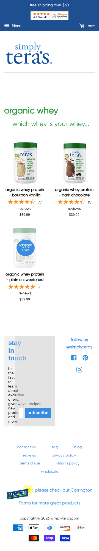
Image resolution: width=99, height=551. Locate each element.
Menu (16, 26)
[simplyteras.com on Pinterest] (85, 359)
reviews (29, 455)
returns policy (67, 463)
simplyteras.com (65, 518)
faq (55, 447)
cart (91, 26)
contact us (26, 447)
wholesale (49, 471)
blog (78, 447)
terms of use (30, 463)
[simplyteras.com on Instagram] (79, 371)
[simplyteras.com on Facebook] (73, 359)
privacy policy (64, 455)
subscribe (38, 413)
